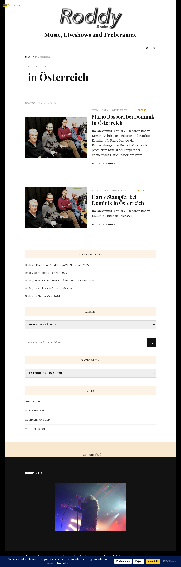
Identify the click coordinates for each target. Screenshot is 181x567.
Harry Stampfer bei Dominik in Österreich (118, 199)
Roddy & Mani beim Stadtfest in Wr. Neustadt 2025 (57, 265)
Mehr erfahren (104, 163)
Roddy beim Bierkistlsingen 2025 (46, 272)
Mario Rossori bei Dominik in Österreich (123, 119)
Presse (142, 110)
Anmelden (32, 401)
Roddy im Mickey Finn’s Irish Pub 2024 (49, 288)
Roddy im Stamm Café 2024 (42, 296)
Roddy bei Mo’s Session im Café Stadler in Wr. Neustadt (59, 280)
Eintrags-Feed (36, 410)
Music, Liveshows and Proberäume (90, 34)
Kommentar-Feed (37, 419)
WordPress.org (36, 429)
